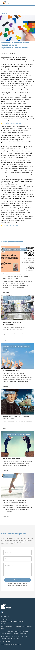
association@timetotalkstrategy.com (12, 621)
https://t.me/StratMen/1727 (12, 123)
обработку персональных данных (17, 585)
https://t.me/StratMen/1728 (12, 225)
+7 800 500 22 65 (6, 619)
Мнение (12, 53)
